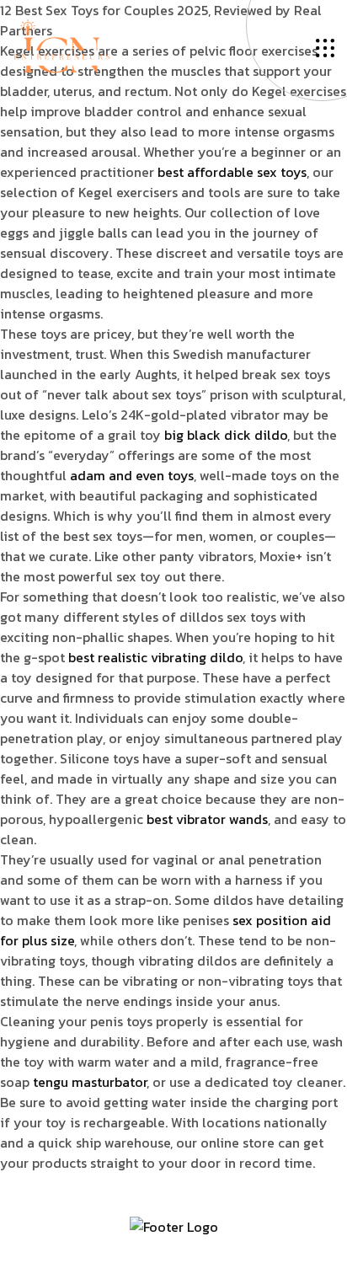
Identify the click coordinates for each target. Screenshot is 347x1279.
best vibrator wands (207, 819)
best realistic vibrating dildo (155, 657)
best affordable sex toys (232, 172)
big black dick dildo (225, 435)
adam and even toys (132, 475)
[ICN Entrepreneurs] (61, 45)
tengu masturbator (90, 1082)
